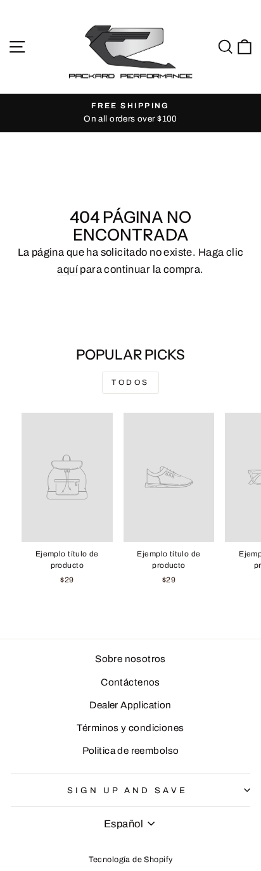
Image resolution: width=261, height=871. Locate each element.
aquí (67, 269)
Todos (130, 382)
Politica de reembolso (130, 751)
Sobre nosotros (130, 659)
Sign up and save (127, 790)
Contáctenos (130, 682)
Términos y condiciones (130, 728)
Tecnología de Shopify (131, 859)
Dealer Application (130, 705)
